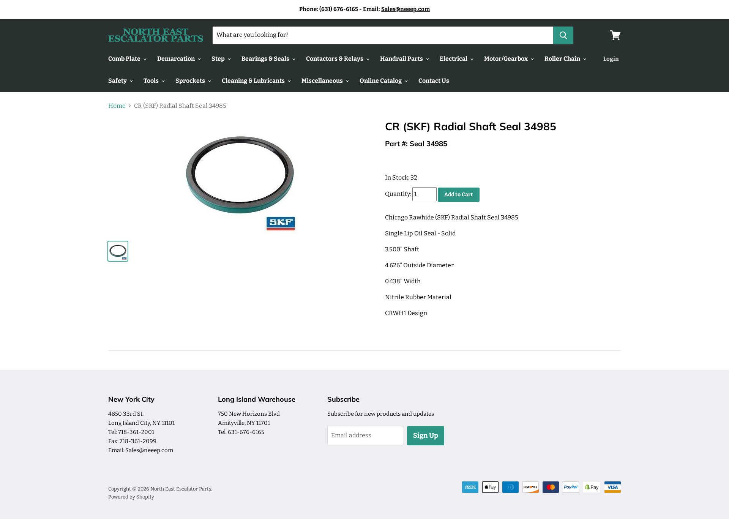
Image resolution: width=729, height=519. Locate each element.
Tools (152, 80)
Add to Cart (458, 194)
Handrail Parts (402, 58)
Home (117, 106)
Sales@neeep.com (405, 9)
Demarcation (176, 58)
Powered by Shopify (131, 497)
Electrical (454, 58)
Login (611, 58)
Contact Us (433, 80)
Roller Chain (562, 58)
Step (218, 58)
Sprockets (190, 80)
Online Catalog (381, 80)
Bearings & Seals (265, 58)
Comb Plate (125, 58)
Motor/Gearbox (506, 58)
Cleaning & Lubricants (254, 80)
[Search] (563, 35)
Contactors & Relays (335, 58)
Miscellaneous (322, 80)
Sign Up (425, 435)
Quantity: (398, 194)
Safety (118, 80)
